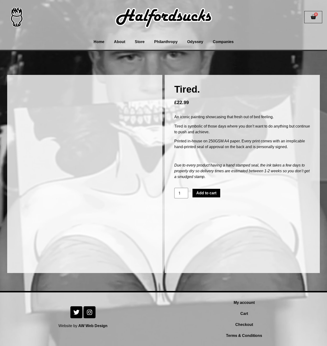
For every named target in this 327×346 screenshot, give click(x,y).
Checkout (244, 325)
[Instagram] (90, 312)
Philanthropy (166, 42)
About (119, 42)
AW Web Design (92, 326)
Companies (223, 42)
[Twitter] (76, 312)
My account (244, 303)
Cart (244, 314)
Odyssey (195, 42)
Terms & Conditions (244, 336)
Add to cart (206, 193)
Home (99, 42)
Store (140, 42)
